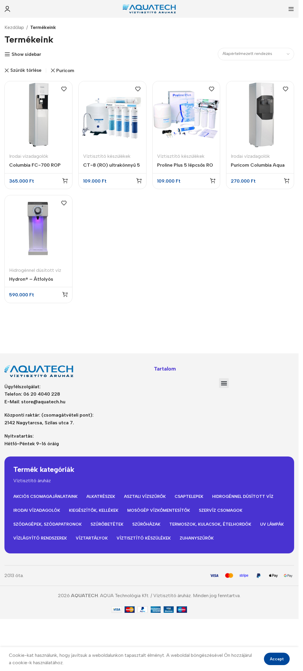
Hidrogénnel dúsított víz (35, 270)
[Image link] (41, 370)
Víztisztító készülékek (106, 156)
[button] (65, 180)
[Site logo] (149, 8)
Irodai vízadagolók (28, 156)
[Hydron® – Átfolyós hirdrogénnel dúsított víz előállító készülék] (38, 229)
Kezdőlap (14, 27)
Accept (277, 659)
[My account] (7, 9)
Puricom (65, 70)
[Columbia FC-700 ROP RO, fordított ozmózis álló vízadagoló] (38, 115)
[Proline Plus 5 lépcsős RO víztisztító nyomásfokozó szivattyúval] (186, 115)
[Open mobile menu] (291, 9)
